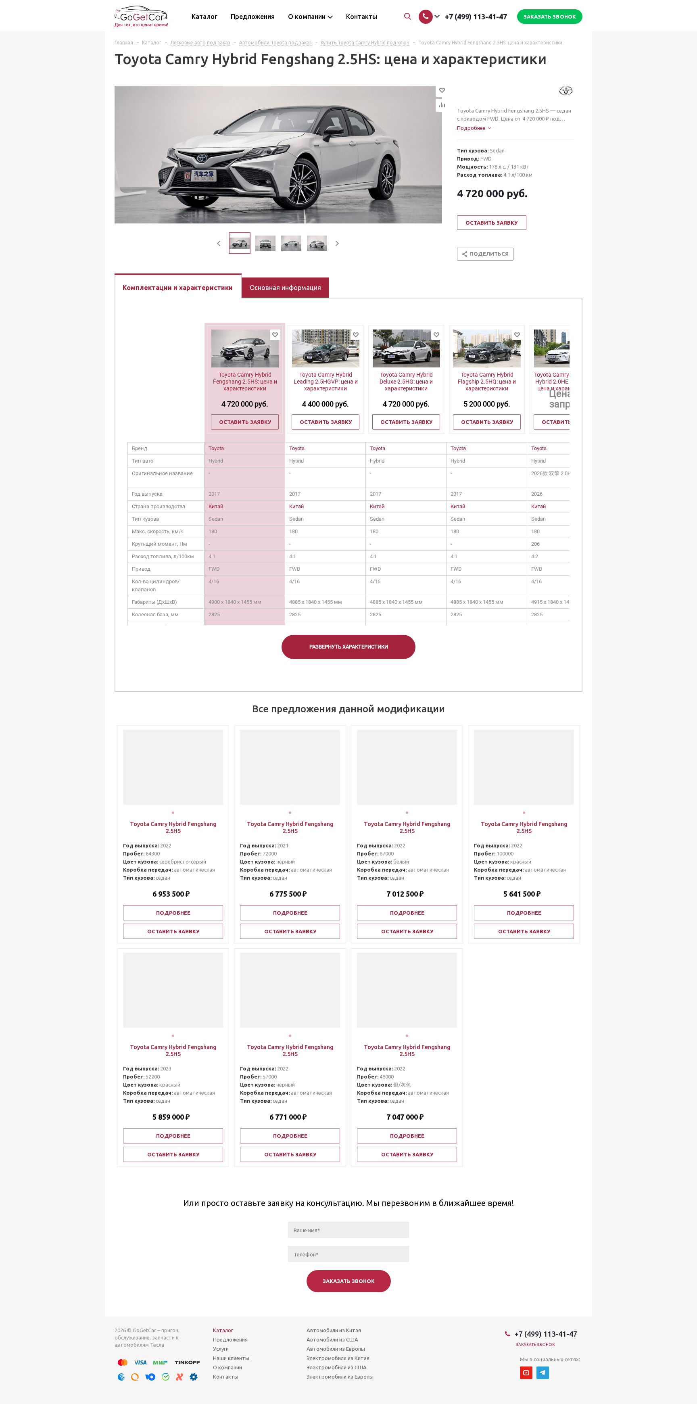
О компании (227, 1367)
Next (337, 243)
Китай (216, 506)
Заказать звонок (535, 1344)
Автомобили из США (332, 1339)
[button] (173, 813)
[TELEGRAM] (542, 1372)
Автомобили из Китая (334, 1330)
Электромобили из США (337, 1367)
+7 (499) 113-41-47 (476, 16)
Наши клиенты (231, 1358)
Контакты (225, 1376)
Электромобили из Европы (340, 1376)
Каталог (223, 1330)
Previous (219, 243)
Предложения (230, 1339)
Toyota (216, 448)
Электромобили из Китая (338, 1358)
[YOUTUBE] (526, 1372)
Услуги (221, 1349)
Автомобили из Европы (336, 1349)
